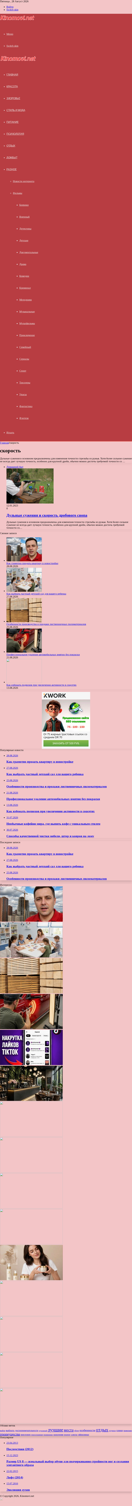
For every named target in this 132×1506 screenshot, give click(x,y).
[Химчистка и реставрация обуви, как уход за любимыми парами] (31, 1207)
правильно (127, 1431)
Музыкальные (27, 311)
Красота (12, 86)
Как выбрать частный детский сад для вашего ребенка (36, 593)
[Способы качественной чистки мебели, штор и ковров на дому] (31, 1136)
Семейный (25, 347)
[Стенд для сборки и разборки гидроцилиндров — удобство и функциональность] (31, 1386)
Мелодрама (25, 299)
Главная (4, 442)
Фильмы (17, 193)
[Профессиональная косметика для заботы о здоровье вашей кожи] (31, 1279)
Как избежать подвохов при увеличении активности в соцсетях (41, 685)
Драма (22, 264)
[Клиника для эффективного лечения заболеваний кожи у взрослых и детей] (31, 1422)
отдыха (112, 1430)
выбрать (10, 1430)
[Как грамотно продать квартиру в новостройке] (24, 560)
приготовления (37, 1435)
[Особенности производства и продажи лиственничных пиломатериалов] (24, 621)
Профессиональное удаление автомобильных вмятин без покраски (43, 654)
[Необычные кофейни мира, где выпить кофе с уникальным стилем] (31, 1100)
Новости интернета (23, 181)
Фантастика (25, 406)
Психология (15, 134)
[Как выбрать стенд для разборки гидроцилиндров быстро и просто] (31, 1351)
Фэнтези (24, 418)
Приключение (27, 335)
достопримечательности (26, 1430)
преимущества (10, 1434)
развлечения (58, 1435)
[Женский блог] (17, 19)
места (69, 1430)
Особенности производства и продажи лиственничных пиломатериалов (46, 624)
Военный (24, 216)
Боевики (24, 205)
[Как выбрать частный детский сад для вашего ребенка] (24, 590)
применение (48, 1435)
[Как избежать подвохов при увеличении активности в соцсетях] (24, 682)
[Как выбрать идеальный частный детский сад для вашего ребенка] (31, 1315)
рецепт (67, 1434)
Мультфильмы (27, 323)
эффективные (83, 1435)
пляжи (119, 1430)
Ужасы (23, 394)
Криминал (25, 288)
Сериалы (24, 359)
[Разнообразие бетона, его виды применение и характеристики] (31, 1243)
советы (74, 1434)
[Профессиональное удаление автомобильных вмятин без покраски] (24, 651)
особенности (87, 1430)
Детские (23, 240)
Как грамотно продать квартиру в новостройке (32, 563)
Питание (12, 122)
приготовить (26, 1435)
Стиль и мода (15, 110)
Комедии (24, 276)
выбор (2, 1430)
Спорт (22, 370)
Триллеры (24, 382)
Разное (11, 169)
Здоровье (13, 98)
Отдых (10, 145)
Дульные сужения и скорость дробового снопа (46, 515)
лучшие (55, 1429)
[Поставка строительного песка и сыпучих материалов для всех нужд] (31, 1171)
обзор (76, 1430)
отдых (102, 1429)
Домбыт (11, 157)
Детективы (25, 228)
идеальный (43, 1431)
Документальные (28, 252)
